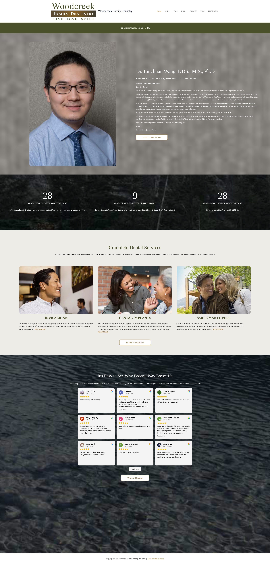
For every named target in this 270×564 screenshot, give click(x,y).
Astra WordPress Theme (156, 559)
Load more (135, 469)
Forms (203, 11)
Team (175, 11)
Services (183, 11)
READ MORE (40, 329)
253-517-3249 (143, 28)
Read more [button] (123, 410)
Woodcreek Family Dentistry (115, 11)
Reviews (167, 11)
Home (159, 11)
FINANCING (213, 11)
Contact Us (193, 11)
